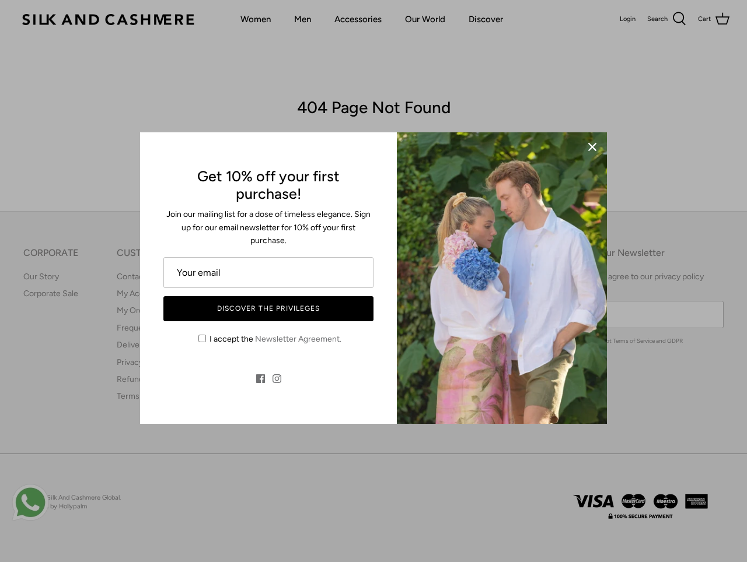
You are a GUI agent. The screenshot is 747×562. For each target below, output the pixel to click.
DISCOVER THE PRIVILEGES (268, 308)
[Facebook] (260, 378)
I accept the (275, 339)
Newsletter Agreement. (298, 339)
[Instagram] (277, 378)
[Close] (592, 147)
